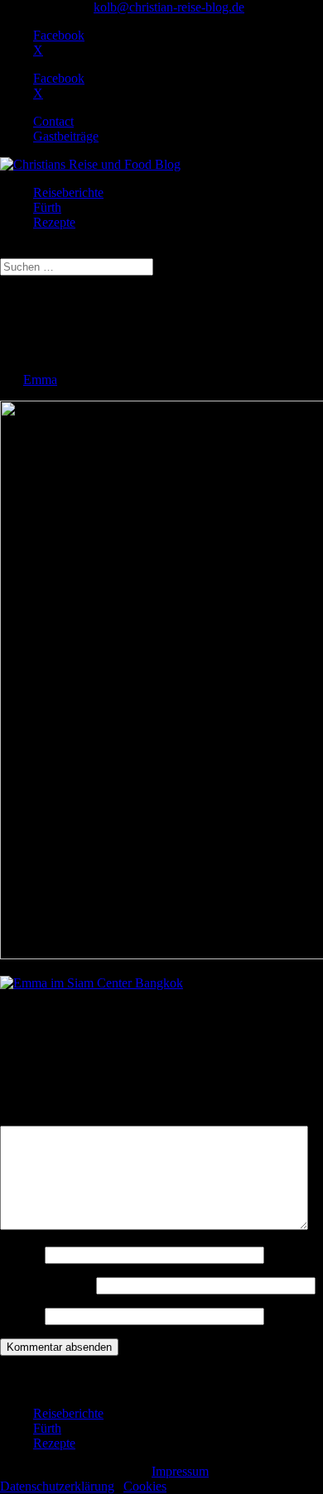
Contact (53, 121)
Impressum (180, 1471)
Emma (40, 379)
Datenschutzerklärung (57, 1486)
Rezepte (54, 222)
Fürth (47, 207)
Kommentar (36, 1118)
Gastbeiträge (66, 136)
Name (20, 1254)
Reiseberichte (68, 192)
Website (20, 1316)
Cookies (144, 1486)
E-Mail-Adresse (46, 1285)
